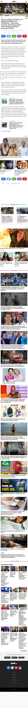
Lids (3, 183)
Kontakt (14, 672)
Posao (7, 183)
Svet (2, 17)
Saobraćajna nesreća (15, 183)
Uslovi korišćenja (14, 680)
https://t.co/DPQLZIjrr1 (18, 75)
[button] (1, 213)
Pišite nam (14, 682)
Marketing (14, 674)
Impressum (14, 677)
